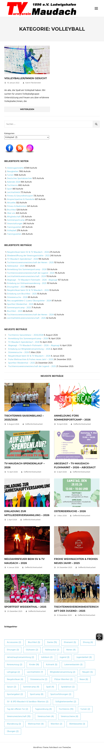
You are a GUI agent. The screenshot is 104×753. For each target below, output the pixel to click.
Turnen (10, 175)
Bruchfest (11, 210)
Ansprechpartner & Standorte (20, 199)
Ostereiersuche (38, 679)
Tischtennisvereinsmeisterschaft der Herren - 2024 (30, 315)
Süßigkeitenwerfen (65, 701)
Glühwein (32, 650)
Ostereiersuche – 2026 (18, 352)
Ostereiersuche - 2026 (17, 297)
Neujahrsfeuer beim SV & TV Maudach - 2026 (28, 252)
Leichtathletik (13, 192)
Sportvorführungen (60, 694)
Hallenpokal (52, 650)
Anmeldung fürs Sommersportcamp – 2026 (28, 338)
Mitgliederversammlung (62, 672)
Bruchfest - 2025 (14, 311)
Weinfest (56, 724)
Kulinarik (51, 664)
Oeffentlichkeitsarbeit (34, 424)
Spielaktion (68, 687)
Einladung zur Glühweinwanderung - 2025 (26, 283)
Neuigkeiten (12, 171)
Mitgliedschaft (14, 217)
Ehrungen (13, 650)
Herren (71, 650)
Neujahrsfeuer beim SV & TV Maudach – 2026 (29, 356)
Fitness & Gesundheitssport (20, 196)
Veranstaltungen (15, 223)
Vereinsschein (46, 716)
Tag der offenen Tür (17, 709)
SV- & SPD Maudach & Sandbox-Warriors (27, 701)
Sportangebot (15, 694)
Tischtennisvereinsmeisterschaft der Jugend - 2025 (30, 273)
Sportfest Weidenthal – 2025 (21, 363)
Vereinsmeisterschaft (18, 716)
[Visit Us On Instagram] (30, 153)
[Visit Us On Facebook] (9, 153)
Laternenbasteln (73, 664)
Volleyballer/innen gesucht (25, 78)
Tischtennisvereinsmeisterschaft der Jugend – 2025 (32, 366)
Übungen (13, 731)
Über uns (11, 213)
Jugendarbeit (84, 657)
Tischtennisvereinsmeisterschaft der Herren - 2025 (30, 262)
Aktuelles (11, 203)
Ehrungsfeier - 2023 (16, 287)
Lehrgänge (13, 672)
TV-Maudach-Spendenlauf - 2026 (22, 259)
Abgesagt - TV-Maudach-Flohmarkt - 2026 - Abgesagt (32, 280)
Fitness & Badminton (17, 206)
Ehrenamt (70, 642)
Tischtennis (12, 185)
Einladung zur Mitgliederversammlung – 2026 (29, 349)
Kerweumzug (14, 664)
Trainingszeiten (14, 227)
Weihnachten (36, 724)
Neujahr (87, 672)
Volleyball (11, 230)
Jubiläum (47, 657)
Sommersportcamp (16, 220)
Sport (9, 189)
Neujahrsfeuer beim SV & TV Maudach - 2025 (28, 290)
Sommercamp (31, 687)
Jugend (64, 657)
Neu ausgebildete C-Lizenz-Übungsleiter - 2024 (29, 301)
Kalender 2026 (13, 182)
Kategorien (9, 133)
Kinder (34, 664)
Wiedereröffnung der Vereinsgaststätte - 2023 (28, 255)
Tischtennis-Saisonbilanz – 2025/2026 (25, 335)
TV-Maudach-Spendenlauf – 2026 (23, 342)
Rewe (84, 679)
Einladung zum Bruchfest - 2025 (22, 294)
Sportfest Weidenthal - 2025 (20, 304)
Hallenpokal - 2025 (15, 266)
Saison (11, 687)
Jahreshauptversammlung (20, 657)
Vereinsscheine (69, 716)
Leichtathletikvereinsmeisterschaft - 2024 (26, 276)
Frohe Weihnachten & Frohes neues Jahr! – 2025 (30, 359)
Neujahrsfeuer (15, 679)
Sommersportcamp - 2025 (19, 307)
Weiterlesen (27, 109)
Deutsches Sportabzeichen (19, 178)
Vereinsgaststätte (15, 168)
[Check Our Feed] (19, 153)
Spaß (50, 687)
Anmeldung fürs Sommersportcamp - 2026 (26, 269)
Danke (52, 642)
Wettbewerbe (77, 724)
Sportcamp (36, 694)
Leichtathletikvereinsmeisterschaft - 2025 (26, 318)
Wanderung (14, 724)
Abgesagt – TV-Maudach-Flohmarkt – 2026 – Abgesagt (34, 345)
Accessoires (14, 642)
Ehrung (88, 642)
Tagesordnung (43, 709)
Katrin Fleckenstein (33, 82)
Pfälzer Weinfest (63, 679)
